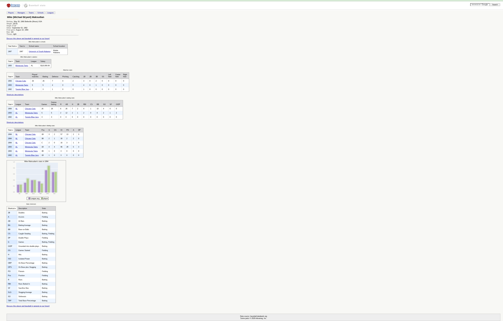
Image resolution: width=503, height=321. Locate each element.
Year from (11, 46)
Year (9, 61)
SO (104, 104)
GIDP (118, 104)
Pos (43, 130)
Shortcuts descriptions (15, 95)
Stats (44, 208)
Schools (40, 13)
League (33, 61)
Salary (42, 61)
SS (103, 77)
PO (67, 130)
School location (59, 46)
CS (91, 104)
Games (44, 104)
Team (17, 61)
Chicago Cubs (20, 81)
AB (66, 104)
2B (90, 77)
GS (55, 130)
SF (111, 104)
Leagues (50, 13)
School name (34, 46)
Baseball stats (37, 5)
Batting (45, 77)
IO (61, 130)
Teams (31, 13)
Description (22, 208)
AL (16, 113)
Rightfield (125, 76)
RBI (84, 104)
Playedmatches (35, 76)
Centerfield (117, 76)
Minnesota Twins (21, 66)
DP (79, 130)
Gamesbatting (54, 103)
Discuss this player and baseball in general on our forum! (28, 39)
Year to (22, 46)
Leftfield (109, 76)
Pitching (65, 77)
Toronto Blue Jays (22, 89)
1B (84, 77)
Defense (55, 77)
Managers (21, 13)
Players (11, 13)
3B (97, 77)
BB (98, 104)
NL (16, 109)
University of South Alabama (39, 51)
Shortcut (11, 208)
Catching (76, 77)
